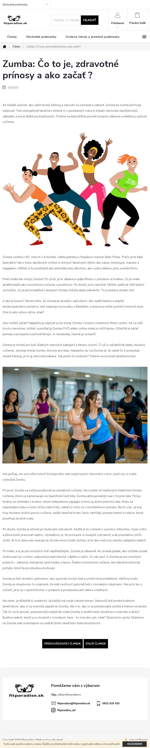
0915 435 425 (111, 703)
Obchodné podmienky (15, 4)
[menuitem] (12, 37)
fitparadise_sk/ (66, 710)
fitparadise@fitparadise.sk (73, 703)
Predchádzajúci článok (62, 643)
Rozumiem (134, 744)
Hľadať (89, 20)
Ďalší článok (96, 643)
